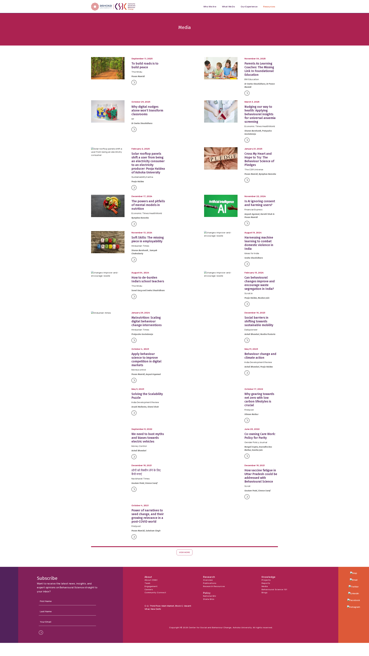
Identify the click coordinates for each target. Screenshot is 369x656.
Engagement (151, 586)
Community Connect (155, 592)
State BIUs (208, 599)
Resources (269, 6)
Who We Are (209, 6)
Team (147, 583)
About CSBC (151, 580)
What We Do (228, 6)
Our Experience (249, 6)
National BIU (209, 596)
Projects (266, 580)
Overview (208, 580)
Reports (266, 583)
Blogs (265, 592)
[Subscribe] (41, 632)
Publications (209, 583)
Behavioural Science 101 (274, 589)
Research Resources (214, 586)
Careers (149, 589)
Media (265, 586)
